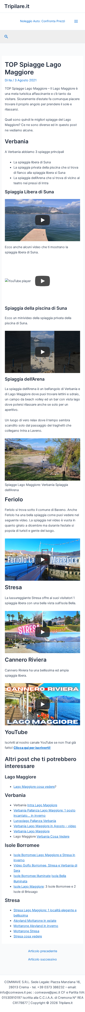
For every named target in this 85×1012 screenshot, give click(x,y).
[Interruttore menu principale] (76, 21)
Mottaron (20, 926)
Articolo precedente (42, 951)
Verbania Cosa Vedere (53, 836)
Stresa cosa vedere (28, 936)
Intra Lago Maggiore (42, 805)
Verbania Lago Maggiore (31, 831)
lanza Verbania (45, 821)
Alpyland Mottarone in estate (35, 921)
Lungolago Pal (24, 821)
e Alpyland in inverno (42, 926)
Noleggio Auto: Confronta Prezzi (42, 21)
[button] (6, 36)
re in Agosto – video (61, 826)
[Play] (42, 220)
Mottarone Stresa (26, 931)
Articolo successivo (42, 959)
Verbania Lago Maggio (30, 826)
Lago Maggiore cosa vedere (34, 787)
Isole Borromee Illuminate (32, 876)
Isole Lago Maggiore (29, 886)
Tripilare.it (16, 6)
